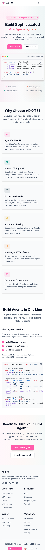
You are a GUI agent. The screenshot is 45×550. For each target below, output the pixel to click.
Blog (26, 493)
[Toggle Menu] (42, 3)
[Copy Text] (40, 61)
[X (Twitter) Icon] (10, 483)
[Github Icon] (3, 483)
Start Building (21, 447)
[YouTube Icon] (13, 483)
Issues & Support (8, 519)
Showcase (28, 497)
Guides (4, 501)
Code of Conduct (30, 529)
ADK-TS (9, 3)
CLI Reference (7, 508)
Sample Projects (30, 501)
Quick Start (29, 47)
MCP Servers (6, 497)
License (27, 526)
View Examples (21, 455)
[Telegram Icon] (17, 483)
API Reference (7, 504)
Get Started (13, 47)
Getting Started (7, 493)
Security (27, 533)
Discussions (28, 519)
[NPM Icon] (6, 483)
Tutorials (27, 504)
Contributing (6, 522)
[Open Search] (38, 3)
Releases (27, 522)
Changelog (6, 526)
